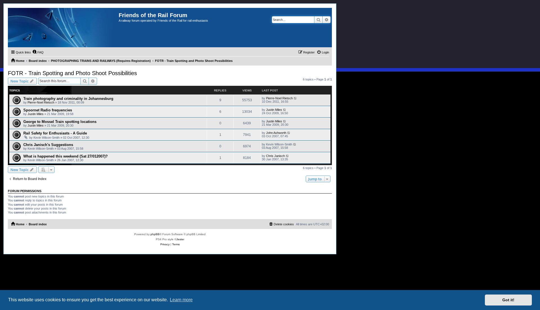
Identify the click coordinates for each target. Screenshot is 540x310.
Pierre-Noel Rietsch (41, 102)
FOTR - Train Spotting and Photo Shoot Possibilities (72, 73)
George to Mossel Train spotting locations (59, 122)
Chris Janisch (275, 156)
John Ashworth (276, 132)
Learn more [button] (181, 299)
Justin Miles (36, 114)
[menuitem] (38, 52)
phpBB (154, 234)
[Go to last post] (295, 98)
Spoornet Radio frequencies (47, 110)
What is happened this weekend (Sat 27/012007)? (65, 156)
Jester (180, 239)
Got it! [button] (508, 300)
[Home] (63, 27)
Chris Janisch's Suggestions (48, 145)
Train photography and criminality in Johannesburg (68, 98)
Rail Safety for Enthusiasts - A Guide (55, 133)
